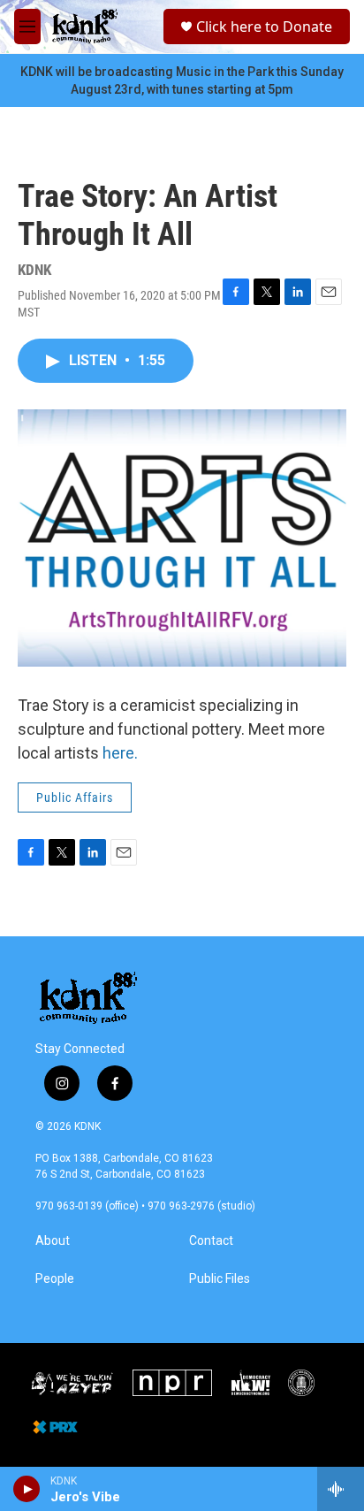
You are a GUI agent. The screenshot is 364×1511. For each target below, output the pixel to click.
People (54, 1279)
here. (121, 753)
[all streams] (340, 1489)
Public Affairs (74, 797)
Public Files (219, 1279)
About (52, 1241)
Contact (211, 1241)
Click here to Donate (264, 26)
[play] (27, 1489)
